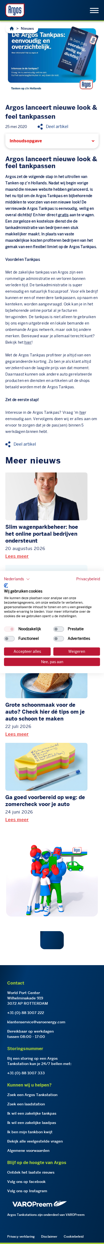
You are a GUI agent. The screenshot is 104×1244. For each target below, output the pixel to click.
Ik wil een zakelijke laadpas (31, 1122)
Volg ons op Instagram (27, 1190)
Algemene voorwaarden (28, 1150)
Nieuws (27, 28)
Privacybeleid (88, 579)
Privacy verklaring (21, 1236)
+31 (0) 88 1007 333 (26, 1073)
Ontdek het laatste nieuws (30, 1172)
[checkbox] (9, 629)
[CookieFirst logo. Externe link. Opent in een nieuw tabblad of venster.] (6, 585)
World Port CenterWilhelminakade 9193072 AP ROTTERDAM (27, 998)
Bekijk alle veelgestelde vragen (35, 1141)
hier (42, 215)
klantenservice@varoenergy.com (36, 1022)
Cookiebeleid (73, 1236)
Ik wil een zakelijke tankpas (31, 1113)
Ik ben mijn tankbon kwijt (30, 1132)
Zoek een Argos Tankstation (32, 1094)
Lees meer (17, 556)
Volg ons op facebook (26, 1181)
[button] (17, 579)
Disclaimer (49, 1236)
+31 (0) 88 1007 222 (25, 1012)
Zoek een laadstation (26, 1104)
